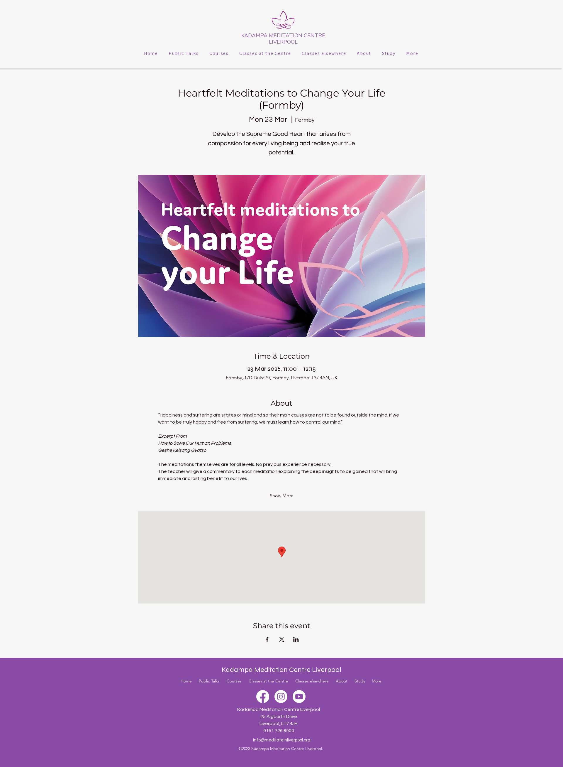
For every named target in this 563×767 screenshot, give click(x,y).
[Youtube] (299, 696)
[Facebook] (262, 696)
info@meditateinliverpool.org (281, 740)
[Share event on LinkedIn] (296, 639)
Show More (282, 495)
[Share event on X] (281, 639)
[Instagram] (280, 696)
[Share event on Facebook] (267, 639)
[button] (183, 53)
